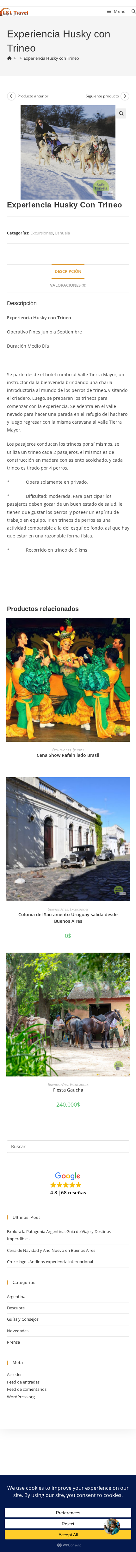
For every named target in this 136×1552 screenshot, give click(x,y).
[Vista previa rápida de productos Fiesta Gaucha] (127, 963)
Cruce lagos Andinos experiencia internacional (50, 1261)
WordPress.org (21, 1397)
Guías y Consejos (23, 1319)
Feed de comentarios (26, 1389)
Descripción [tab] (68, 271)
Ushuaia (62, 233)
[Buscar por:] (131, 11)
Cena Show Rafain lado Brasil (68, 755)
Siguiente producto (102, 96)
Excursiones (41, 233)
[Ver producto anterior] (11, 96)
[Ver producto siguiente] (125, 96)
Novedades (17, 1331)
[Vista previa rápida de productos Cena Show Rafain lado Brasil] (127, 629)
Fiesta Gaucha (68, 1090)
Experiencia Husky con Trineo (51, 58)
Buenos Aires (58, 909)
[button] (121, 113)
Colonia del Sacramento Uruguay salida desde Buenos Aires (68, 917)
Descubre (16, 1308)
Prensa (13, 1342)
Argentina (16, 1296)
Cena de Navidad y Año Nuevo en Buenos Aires (51, 1250)
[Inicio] (9, 58)
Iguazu (78, 749)
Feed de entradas (23, 1382)
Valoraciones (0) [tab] (68, 285)
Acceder (14, 1374)
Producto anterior (32, 96)
